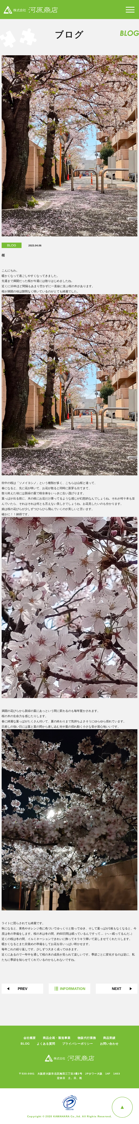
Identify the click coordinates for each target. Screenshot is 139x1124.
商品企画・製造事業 (57, 1037)
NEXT (116, 989)
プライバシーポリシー (77, 1043)
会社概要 (30, 1037)
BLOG (11, 245)
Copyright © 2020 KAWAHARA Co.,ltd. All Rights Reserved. (69, 1116)
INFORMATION (72, 989)
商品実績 (109, 1037)
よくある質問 (46, 1043)
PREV (22, 989)
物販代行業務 (87, 1037)
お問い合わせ (109, 1043)
